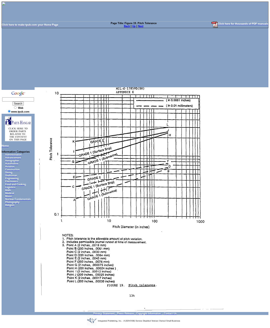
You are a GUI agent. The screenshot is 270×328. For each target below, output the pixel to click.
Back (127, 26)
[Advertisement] (135, 57)
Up (134, 26)
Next (140, 26)
